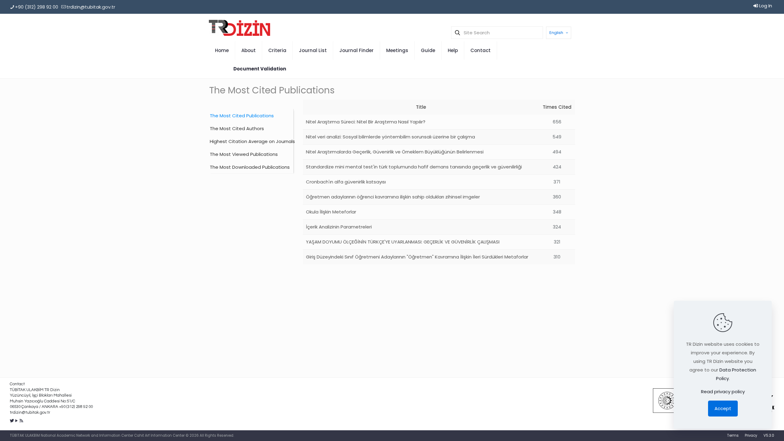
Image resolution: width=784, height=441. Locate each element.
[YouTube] (16, 420)
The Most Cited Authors (237, 128)
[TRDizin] (239, 27)
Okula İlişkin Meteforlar (331, 212)
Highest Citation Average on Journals (251, 141)
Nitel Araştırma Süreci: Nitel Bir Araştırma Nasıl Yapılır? (365, 122)
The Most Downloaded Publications (250, 167)
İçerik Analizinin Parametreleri (339, 227)
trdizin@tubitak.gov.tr (90, 7)
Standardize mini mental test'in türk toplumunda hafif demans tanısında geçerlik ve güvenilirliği (414, 167)
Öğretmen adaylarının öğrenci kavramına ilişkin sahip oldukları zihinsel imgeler (393, 197)
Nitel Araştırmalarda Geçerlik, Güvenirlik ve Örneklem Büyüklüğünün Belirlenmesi (395, 152)
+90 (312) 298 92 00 (36, 7)
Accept (722, 408)
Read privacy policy (723, 391)
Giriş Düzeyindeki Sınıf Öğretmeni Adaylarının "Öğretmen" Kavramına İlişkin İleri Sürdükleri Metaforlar (417, 257)
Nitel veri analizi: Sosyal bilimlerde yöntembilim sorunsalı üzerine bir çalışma (390, 137)
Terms (733, 435)
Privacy (751, 435)
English (556, 33)
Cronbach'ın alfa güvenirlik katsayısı (346, 182)
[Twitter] (12, 420)
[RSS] (21, 420)
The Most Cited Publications (242, 115)
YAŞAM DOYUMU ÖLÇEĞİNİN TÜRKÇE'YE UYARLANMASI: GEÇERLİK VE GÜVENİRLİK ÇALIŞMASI (402, 242)
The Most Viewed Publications (244, 154)
